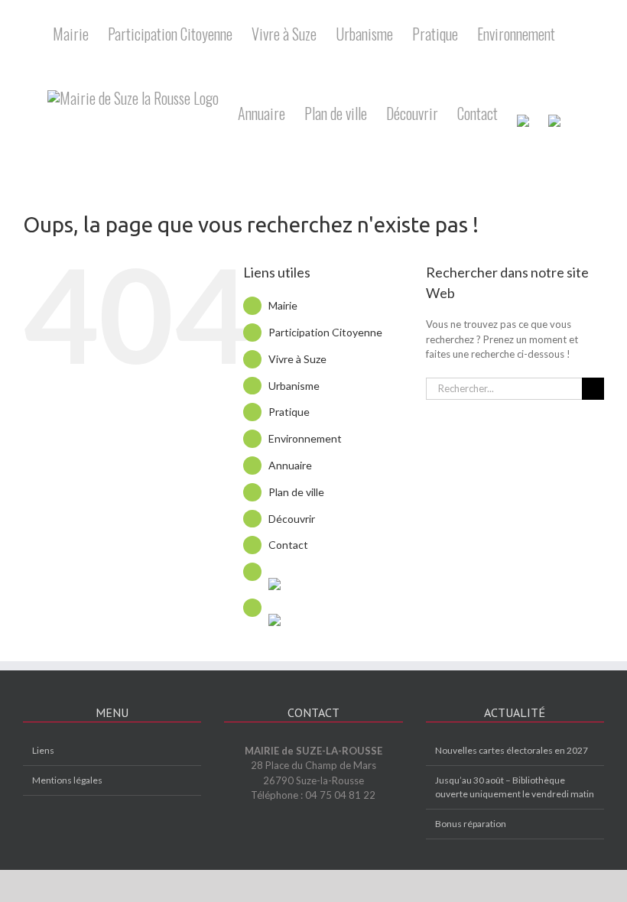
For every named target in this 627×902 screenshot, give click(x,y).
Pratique (289, 411)
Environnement (305, 438)
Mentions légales (67, 780)
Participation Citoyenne (325, 332)
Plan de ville (296, 491)
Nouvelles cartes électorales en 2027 (511, 750)
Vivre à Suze (297, 358)
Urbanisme (294, 385)
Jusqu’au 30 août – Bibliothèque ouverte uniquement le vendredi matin (514, 787)
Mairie (282, 305)
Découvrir (291, 518)
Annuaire (290, 465)
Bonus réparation (470, 823)
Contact (288, 544)
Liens (43, 750)
